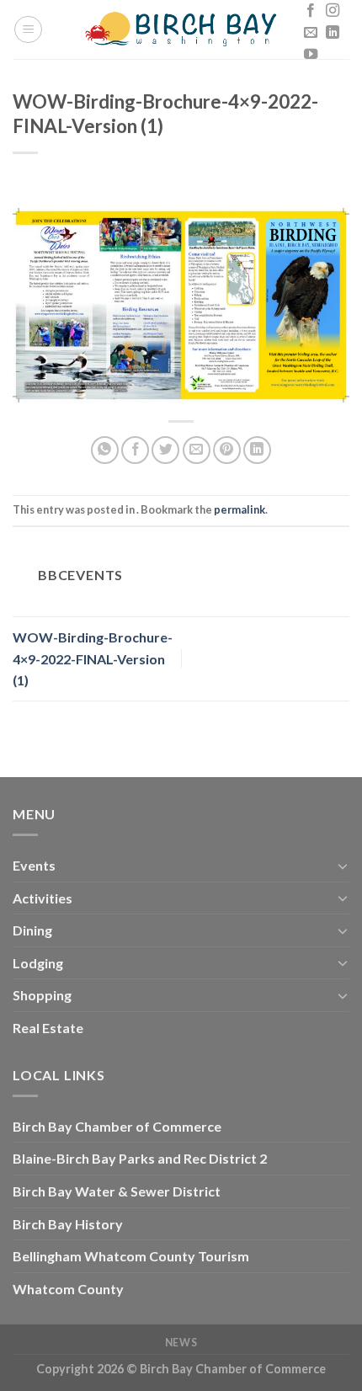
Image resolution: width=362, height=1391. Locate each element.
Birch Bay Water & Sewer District (117, 1191)
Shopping (42, 995)
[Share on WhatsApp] (105, 450)
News (181, 1342)
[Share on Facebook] (135, 450)
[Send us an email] (310, 32)
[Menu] (28, 29)
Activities (42, 898)
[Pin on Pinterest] (227, 450)
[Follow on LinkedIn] (332, 32)
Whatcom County (68, 1289)
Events (34, 865)
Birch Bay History (68, 1224)
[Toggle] (342, 865)
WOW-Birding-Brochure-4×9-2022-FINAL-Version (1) (93, 658)
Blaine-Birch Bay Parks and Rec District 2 (140, 1158)
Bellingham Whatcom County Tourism (131, 1256)
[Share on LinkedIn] (257, 450)
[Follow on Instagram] (332, 11)
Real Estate (48, 1028)
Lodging (38, 963)
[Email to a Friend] (196, 450)
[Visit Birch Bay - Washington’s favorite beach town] (181, 29)
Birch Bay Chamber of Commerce (117, 1126)
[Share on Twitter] (165, 450)
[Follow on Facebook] (310, 11)
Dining (32, 930)
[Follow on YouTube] (310, 54)
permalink (239, 509)
